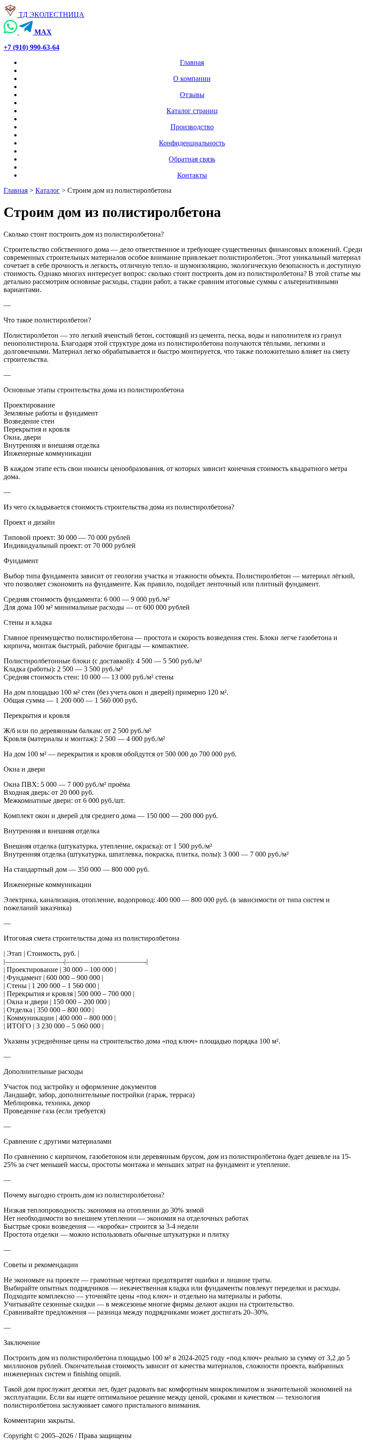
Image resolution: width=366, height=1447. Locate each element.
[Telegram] (27, 32)
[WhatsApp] (11, 32)
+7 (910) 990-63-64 (31, 47)
